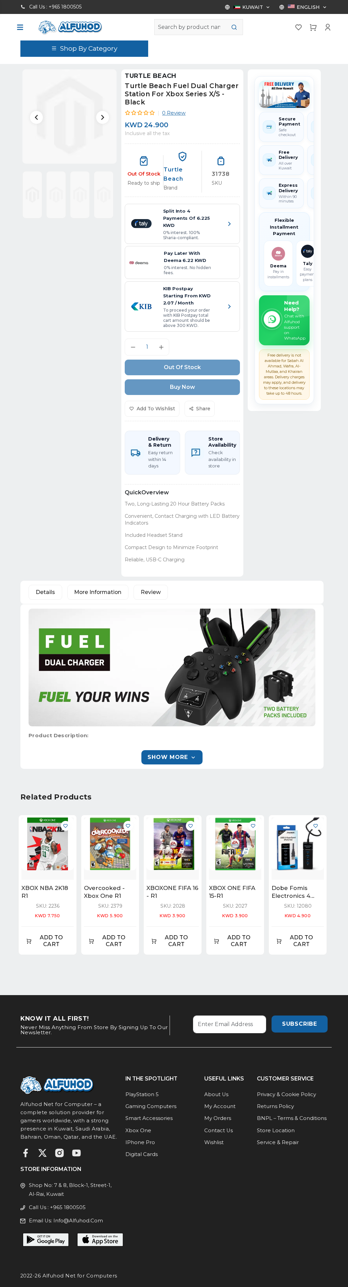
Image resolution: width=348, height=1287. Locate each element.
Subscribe (299, 1024)
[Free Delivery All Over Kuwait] (284, 94)
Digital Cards (141, 1154)
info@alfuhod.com (78, 1221)
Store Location (276, 1130)
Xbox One (138, 1130)
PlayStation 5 (142, 1094)
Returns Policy (275, 1106)
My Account (220, 1106)
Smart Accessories (149, 1118)
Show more (167, 757)
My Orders (217, 1118)
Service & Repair (278, 1142)
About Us (216, 1094)
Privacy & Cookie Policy (286, 1094)
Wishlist (214, 1142)
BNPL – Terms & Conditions (292, 1118)
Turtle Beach (150, 76)
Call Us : (55, 7)
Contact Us (218, 1130)
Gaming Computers (150, 1106)
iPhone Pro (140, 1142)
